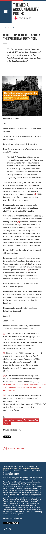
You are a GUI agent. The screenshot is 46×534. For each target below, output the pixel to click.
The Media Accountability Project (25, 9)
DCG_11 (7, 423)
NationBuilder (18, 518)
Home (5, 28)
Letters (13, 28)
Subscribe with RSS (16, 448)
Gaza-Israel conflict (31, 420)
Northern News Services (13, 420)
